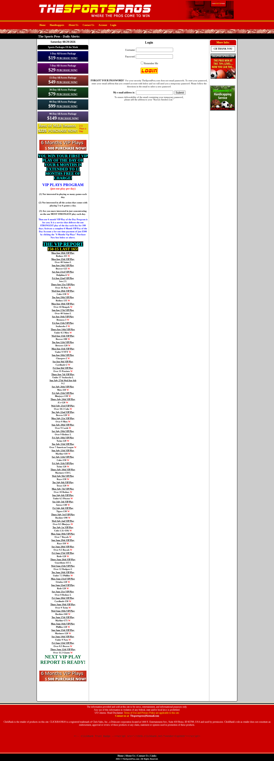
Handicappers (57, 25)
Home (43, 25)
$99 (52, 106)
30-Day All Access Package (62, 89)
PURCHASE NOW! (67, 58)
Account (102, 25)
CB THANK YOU (223, 48)
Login (113, 25)
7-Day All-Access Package (63, 65)
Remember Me (151, 63)
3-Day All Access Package (63, 53)
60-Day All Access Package (62, 101)
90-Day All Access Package (62, 113)
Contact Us (88, 25)
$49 (52, 82)
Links (153, 755)
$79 (52, 94)
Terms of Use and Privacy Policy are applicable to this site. (152, 712)
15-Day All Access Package (62, 77)
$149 (52, 118)
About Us (73, 25)
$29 (52, 69)
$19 (52, 57)
